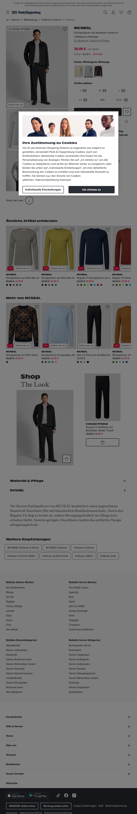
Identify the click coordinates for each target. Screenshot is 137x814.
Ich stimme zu (91, 189)
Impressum (65, 180)
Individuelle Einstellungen (43, 189)
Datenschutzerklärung (47, 180)
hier (48, 176)
